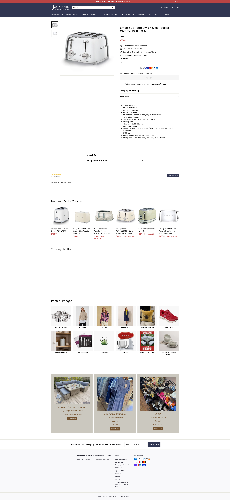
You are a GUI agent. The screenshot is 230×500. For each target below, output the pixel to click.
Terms (117, 479)
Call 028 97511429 (83, 459)
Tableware (141, 14)
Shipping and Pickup (130, 91)
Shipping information (97, 160)
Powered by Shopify (124, 496)
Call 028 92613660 (102, 459)
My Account (119, 471)
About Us (124, 96)
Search (117, 476)
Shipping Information (123, 465)
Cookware (94, 14)
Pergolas (85, 14)
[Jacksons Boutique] (115, 394)
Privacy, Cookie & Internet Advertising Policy (122, 484)
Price (122, 37)
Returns (118, 474)
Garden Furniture (72, 14)
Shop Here (72, 418)
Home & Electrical (128, 14)
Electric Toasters (73, 201)
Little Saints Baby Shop (110, 14)
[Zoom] (87, 48)
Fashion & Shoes (57, 14)
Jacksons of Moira (121, 459)
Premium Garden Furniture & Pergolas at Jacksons (112, 1)
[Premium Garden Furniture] (72, 390)
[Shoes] (158, 394)
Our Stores (165, 14)
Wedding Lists (153, 14)
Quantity (124, 58)
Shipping (132, 73)
